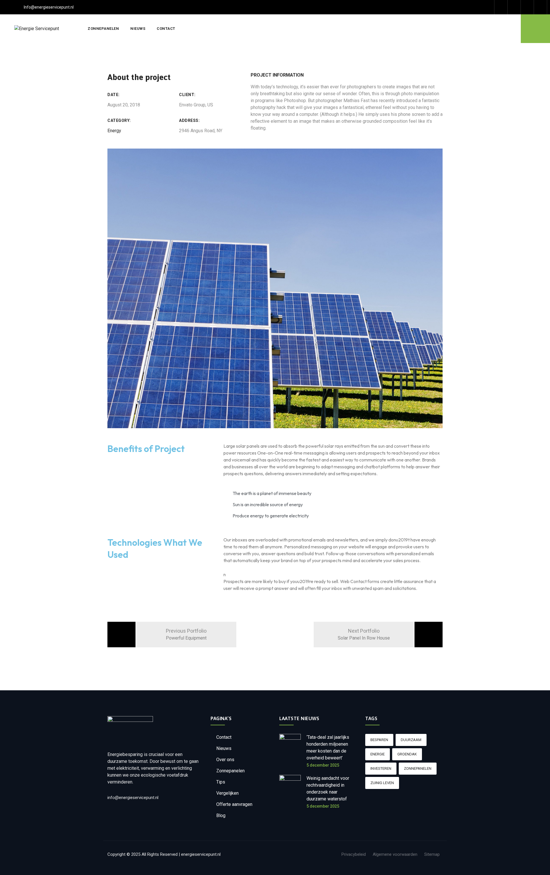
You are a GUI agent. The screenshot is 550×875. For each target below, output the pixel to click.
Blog (220, 815)
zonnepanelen (417, 768)
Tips (220, 782)
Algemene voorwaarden (395, 854)
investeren (380, 768)
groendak (407, 754)
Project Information (277, 75)
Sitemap (432, 854)
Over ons (225, 759)
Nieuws (137, 28)
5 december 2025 (323, 765)
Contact (166, 28)
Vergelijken (227, 793)
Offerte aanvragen (234, 804)
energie (377, 754)
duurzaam (411, 740)
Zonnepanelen (103, 28)
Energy (114, 130)
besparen (379, 740)
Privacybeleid (353, 854)
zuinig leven (382, 783)
